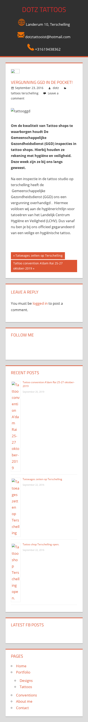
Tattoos (26, 686)
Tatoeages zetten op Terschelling (39, 256)
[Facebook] (17, 347)
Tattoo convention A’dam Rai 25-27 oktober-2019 (38, 266)
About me (24, 701)
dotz (56, 88)
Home (21, 665)
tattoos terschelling (24, 93)
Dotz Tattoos (44, 9)
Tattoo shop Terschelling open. (41, 544)
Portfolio (23, 672)
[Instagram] (30, 347)
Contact (22, 707)
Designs (26, 680)
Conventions (26, 695)
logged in (40, 303)
